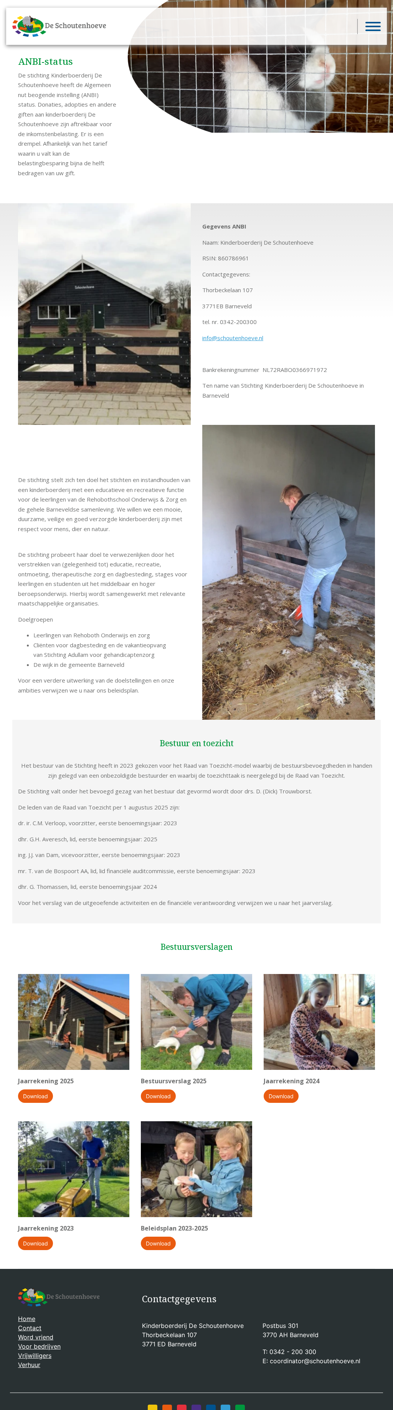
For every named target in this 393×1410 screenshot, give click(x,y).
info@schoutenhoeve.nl (232, 338)
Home (26, 1319)
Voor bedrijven (39, 1346)
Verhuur (29, 1365)
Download (35, 1096)
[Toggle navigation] (369, 26)
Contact (29, 1328)
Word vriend (35, 1337)
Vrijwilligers (34, 1355)
